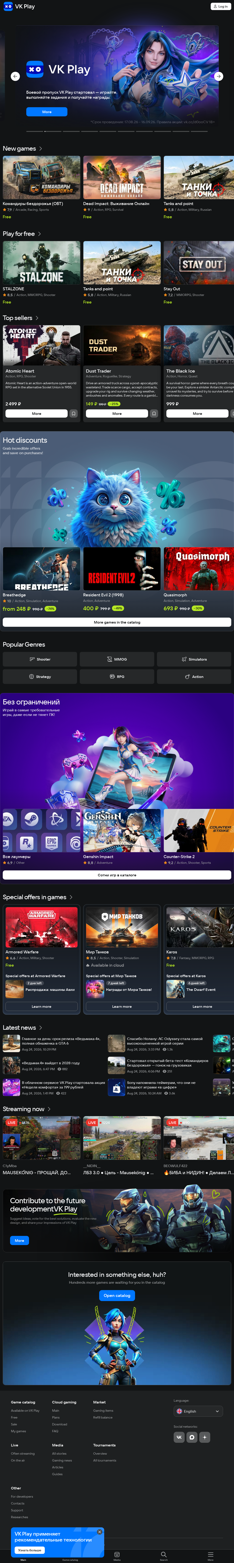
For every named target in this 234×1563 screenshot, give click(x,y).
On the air (18, 1460)
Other (16, 1488)
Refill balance (102, 1417)
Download (59, 1424)
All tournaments (104, 1460)
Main (55, 1410)
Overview (100, 1453)
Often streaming (23, 1453)
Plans (56, 1417)
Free (14, 1417)
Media (57, 1445)
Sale (14, 1424)
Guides (57, 1474)
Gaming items (103, 1410)
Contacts (17, 1503)
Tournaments (104, 1445)
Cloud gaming (64, 1402)
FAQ (55, 1431)
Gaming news (62, 1460)
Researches (19, 1517)
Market (99, 1402)
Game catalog (23, 1402)
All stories (59, 1453)
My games (18, 1431)
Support (17, 1510)
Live (14, 1445)
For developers (22, 1496)
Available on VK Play (25, 1410)
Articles (57, 1467)
